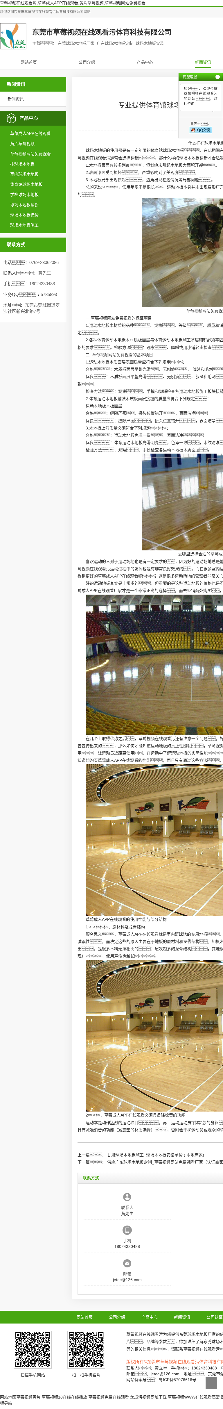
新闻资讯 (203, 62)
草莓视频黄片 (28, 1397)
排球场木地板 (22, 164)
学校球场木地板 (24, 194)
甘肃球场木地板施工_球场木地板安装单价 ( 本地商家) (155, 1155)
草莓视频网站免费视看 (30, 153)
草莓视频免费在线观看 (108, 1397)
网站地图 (8, 1397)
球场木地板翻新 (24, 204)
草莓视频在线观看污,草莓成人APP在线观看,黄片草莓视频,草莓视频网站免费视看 (72, 3)
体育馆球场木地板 (26, 184)
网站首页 (29, 62)
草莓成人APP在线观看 (30, 133)
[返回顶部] (211, 1383)
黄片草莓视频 (22, 143)
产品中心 (145, 62)
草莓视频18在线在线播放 (64, 1397)
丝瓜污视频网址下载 (148, 1397)
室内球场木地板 (24, 174)
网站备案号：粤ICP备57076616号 (161, 1379)
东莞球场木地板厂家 (197, 1334)
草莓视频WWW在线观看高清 (194, 1397)
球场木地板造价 (24, 215)
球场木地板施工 (24, 225)
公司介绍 (87, 62)
